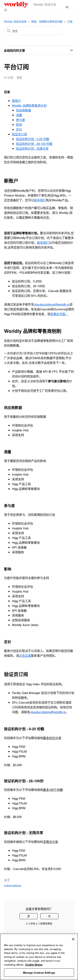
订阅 (69, 21)
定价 (19, 129)
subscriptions (12, 885)
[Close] (73, 939)
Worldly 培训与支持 (15, 21)
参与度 (20, 120)
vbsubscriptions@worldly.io (52, 304)
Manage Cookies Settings (39, 972)
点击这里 (25, 655)
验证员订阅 (19, 134)
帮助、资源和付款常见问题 (46, 21)
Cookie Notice (33, 964)
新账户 (16, 100)
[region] (39, 957)
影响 (19, 124)
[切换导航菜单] (67, 7)
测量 (19, 115)
